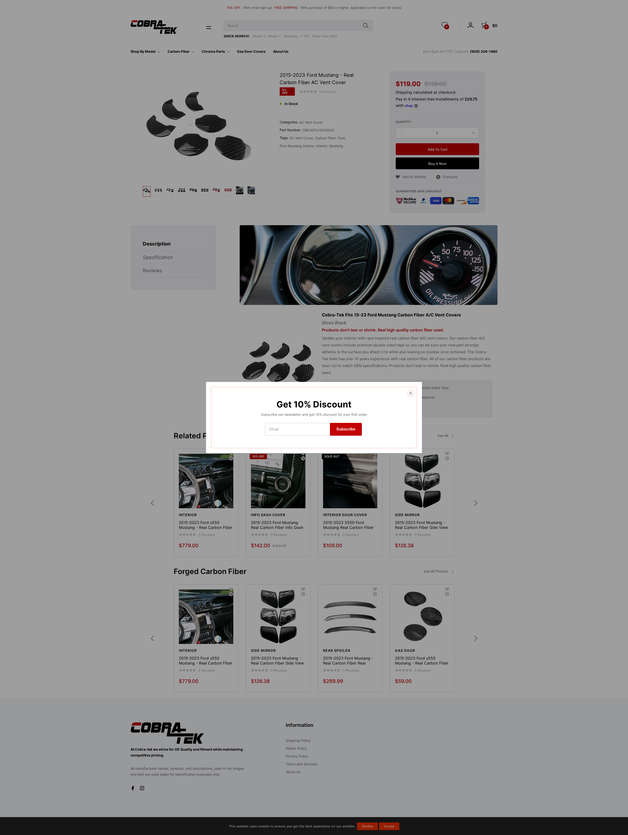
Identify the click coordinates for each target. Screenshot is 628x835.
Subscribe (345, 429)
